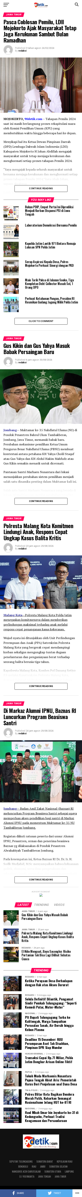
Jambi (42, 1166)
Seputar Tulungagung (21, 1161)
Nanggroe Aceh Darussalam (26, 1171)
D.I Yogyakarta (26, 1176)
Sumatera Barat (44, 1161)
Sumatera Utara (52, 1171)
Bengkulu (23, 1166)
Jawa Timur (60, 1176)
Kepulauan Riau (64, 1161)
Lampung (69, 1171)
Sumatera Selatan (58, 1166)
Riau (34, 1166)
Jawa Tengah (44, 1176)
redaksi (22, 50)
